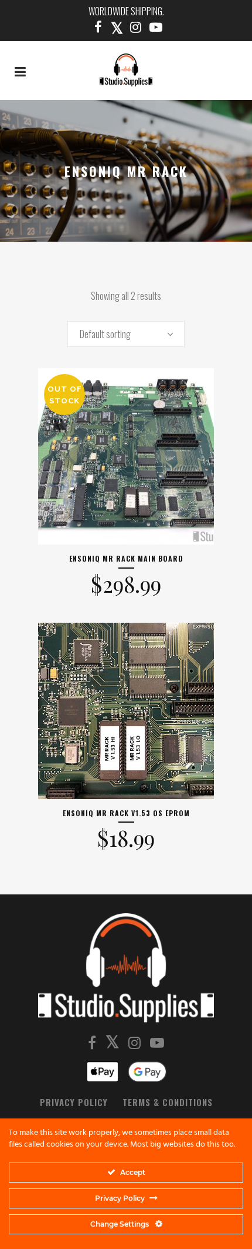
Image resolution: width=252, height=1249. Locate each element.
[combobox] (126, 334)
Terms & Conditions (167, 1102)
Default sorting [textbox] (105, 334)
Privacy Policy (74, 1102)
